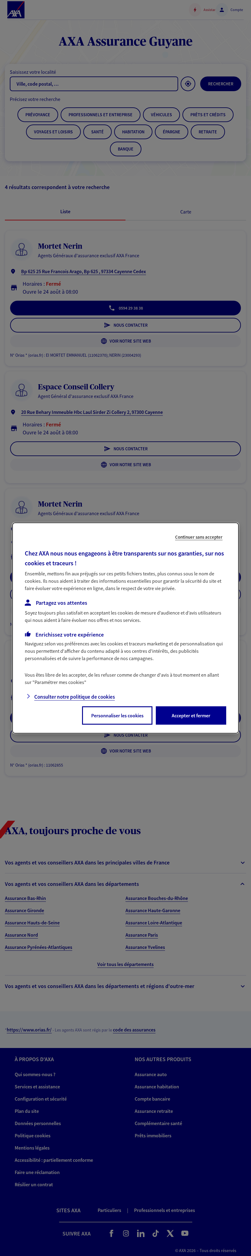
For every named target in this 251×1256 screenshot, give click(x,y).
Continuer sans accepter (199, 537)
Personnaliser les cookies (117, 715)
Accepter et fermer (191, 715)
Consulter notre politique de (74, 696)
